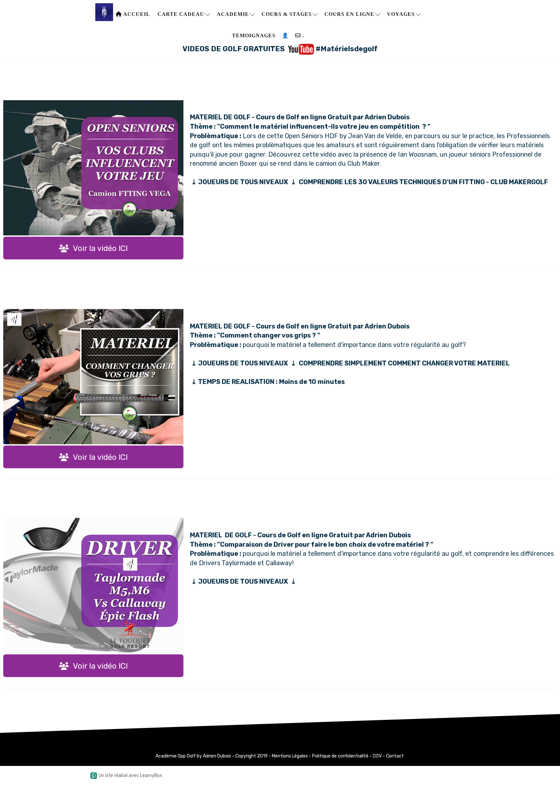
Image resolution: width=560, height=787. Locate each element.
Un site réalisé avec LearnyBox (130, 775)
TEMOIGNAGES (253, 35)
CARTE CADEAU (182, 14)
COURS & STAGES (287, 14)
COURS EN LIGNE (350, 14)
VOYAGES (401, 14)
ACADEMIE (234, 14)
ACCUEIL (136, 14)
